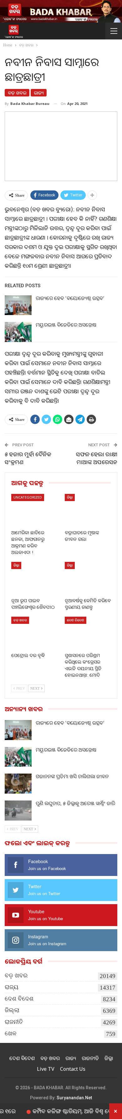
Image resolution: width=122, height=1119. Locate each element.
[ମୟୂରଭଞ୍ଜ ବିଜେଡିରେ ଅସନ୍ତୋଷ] (18, 332)
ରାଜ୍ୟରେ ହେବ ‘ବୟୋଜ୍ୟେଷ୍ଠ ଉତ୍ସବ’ (70, 298)
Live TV (45, 1068)
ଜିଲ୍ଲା (70, 497)
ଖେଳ (11, 1033)
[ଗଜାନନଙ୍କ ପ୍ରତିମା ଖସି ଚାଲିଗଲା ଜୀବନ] (18, 784)
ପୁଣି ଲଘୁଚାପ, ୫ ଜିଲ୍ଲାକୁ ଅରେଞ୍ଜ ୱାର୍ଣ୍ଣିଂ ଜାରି (75, 803)
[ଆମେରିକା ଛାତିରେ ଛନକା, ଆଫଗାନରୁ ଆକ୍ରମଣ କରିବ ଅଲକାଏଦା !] (34, 510)
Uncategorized (27, 497)
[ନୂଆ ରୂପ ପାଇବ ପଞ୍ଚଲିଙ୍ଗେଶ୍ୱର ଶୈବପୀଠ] (34, 578)
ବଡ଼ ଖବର (17, 93)
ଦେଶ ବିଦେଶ (75, 620)
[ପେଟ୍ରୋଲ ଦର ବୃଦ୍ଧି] (34, 633)
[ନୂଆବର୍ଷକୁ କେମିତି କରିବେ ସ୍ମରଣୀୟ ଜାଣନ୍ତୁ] (88, 578)
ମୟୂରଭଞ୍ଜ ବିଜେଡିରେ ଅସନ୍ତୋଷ (66, 324)
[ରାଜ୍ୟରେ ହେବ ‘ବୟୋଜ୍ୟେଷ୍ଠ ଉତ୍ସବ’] (18, 305)
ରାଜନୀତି (14, 1021)
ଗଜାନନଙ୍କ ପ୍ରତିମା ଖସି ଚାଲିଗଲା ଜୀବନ (72, 776)
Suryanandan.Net (74, 1097)
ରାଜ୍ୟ (38, 93)
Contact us (72, 1068)
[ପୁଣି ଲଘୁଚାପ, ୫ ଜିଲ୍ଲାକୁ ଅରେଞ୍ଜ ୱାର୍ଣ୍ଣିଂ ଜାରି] (18, 810)
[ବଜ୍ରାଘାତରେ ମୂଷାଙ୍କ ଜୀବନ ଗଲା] (88, 510)
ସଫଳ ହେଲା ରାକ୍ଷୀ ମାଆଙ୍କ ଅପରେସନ (96, 458)
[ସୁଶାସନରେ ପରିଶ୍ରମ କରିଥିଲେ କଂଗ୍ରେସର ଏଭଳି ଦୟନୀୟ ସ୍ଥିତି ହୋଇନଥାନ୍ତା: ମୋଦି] (88, 633)
